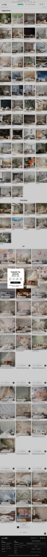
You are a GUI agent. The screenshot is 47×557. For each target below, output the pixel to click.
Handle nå (15, 282)
